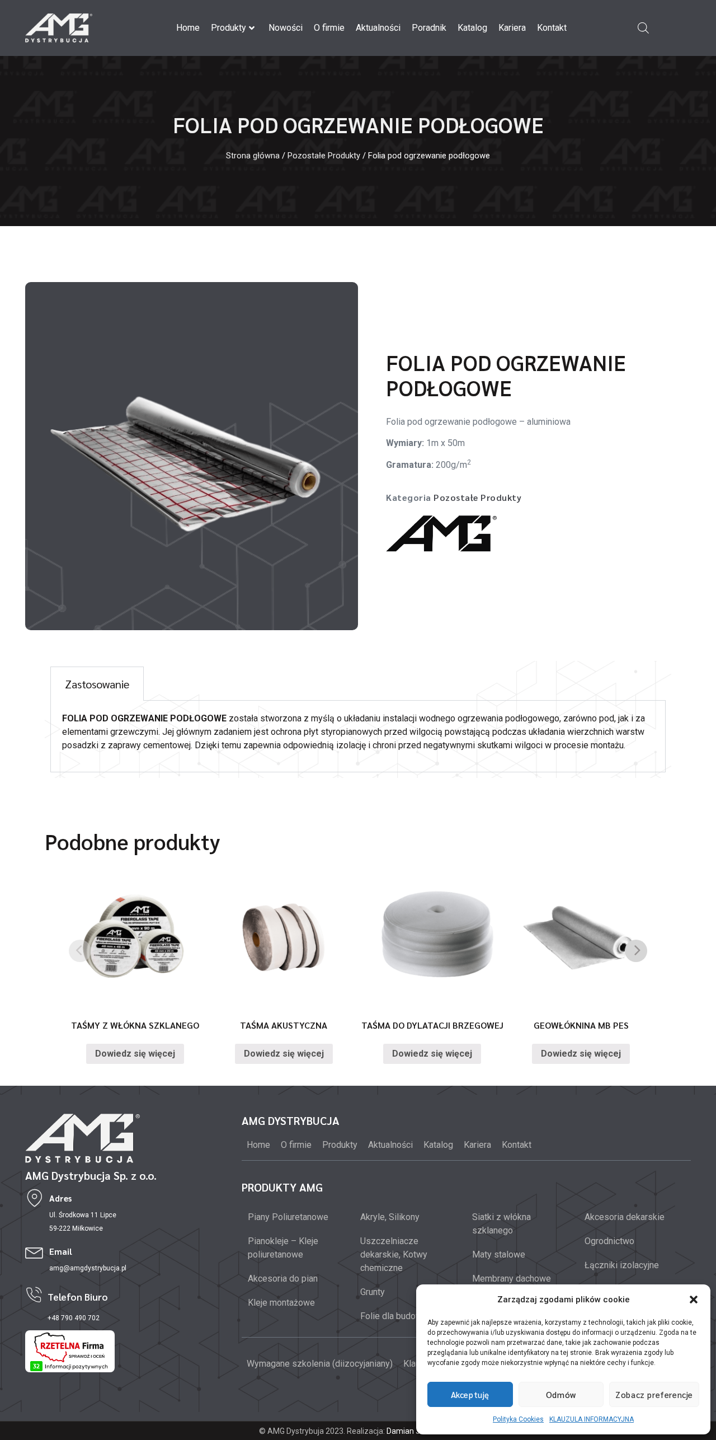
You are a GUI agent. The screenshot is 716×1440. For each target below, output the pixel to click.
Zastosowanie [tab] (97, 684)
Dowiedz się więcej (135, 1053)
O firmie (329, 27)
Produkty (228, 27)
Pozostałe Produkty (324, 156)
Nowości (285, 27)
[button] (693, 1299)
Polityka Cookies (518, 1419)
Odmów (561, 1394)
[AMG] (441, 535)
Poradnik (429, 27)
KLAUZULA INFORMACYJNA (591, 1419)
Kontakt (552, 27)
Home (188, 27)
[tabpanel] (358, 736)
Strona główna (253, 156)
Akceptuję (470, 1394)
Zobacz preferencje (654, 1394)
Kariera (512, 27)
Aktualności (378, 27)
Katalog (472, 27)
